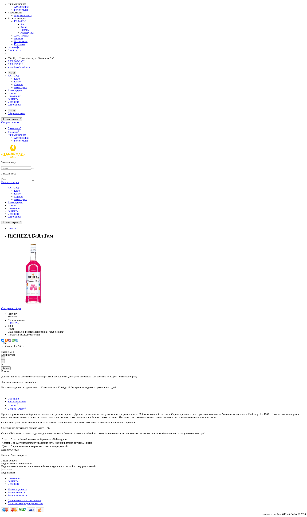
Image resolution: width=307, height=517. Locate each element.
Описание (13, 398)
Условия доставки (17, 489)
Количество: (8, 354)
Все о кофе (13, 47)
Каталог (10, 182)
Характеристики (17, 401)
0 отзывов (12, 316)
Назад (12, 73)
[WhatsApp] (13, 340)
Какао (23, 27)
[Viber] (9, 340)
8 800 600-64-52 (16, 61)
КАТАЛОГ (20, 21)
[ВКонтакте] (2, 340)
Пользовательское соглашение (24, 500)
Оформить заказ (22, 15)
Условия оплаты (16, 492)
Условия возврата (17, 495)
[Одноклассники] (6, 340)
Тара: (4, 343)
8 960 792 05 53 (16, 64)
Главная (12, 228)
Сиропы (24, 29)
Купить (6, 368)
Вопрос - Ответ (17, 408)
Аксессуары (27, 32)
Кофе (23, 24)
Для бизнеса (14, 50)
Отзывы (18, 38)
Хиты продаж (21, 35)
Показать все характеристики (24, 334)
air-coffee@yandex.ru (19, 67)
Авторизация (21, 6)
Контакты (19, 44)
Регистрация (21, 9)
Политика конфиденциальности (25, 503)
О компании (21, 41)
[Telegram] (16, 340)
